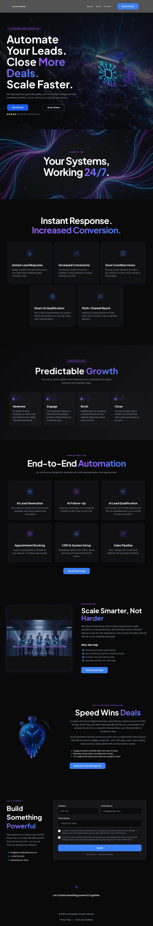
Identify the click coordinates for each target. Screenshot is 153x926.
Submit (99, 848)
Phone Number (64, 818)
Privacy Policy (91, 854)
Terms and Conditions (105, 854)
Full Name (62, 806)
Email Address (106, 806)
